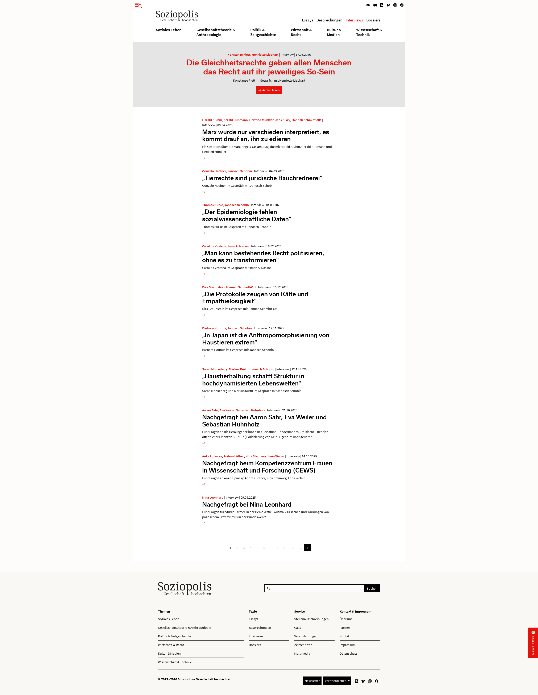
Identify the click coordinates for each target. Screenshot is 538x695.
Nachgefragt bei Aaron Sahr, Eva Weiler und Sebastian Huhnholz (264, 420)
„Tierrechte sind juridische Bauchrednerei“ (262, 177)
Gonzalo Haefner (214, 171)
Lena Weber (276, 456)
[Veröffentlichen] (375, 4)
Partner (345, 627)
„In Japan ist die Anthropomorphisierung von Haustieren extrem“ (265, 338)
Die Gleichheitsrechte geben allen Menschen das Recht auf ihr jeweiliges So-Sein (269, 67)
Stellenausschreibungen (311, 619)
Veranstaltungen (306, 636)
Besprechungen (329, 20)
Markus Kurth (238, 369)
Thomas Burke (212, 205)
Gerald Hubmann (235, 120)
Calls (297, 627)
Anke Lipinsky (212, 456)
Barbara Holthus (214, 328)
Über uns (346, 619)
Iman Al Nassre (238, 246)
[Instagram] (395, 4)
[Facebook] (401, 4)
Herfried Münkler (261, 120)
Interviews (354, 20)
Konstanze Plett (238, 54)
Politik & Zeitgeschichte (263, 32)
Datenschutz (348, 653)
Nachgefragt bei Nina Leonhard (246, 504)
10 (292, 547)
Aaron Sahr (210, 410)
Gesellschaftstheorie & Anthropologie (215, 32)
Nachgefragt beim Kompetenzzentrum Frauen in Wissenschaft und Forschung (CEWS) (267, 466)
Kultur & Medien (334, 32)
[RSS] (381, 4)
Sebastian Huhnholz (250, 410)
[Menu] (137, 4)
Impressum (348, 645)
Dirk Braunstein (213, 287)
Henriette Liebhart (265, 54)
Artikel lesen (271, 90)
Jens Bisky (282, 120)
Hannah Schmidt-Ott (307, 120)
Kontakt (345, 636)
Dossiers (373, 20)
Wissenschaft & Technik (369, 32)
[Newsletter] (368, 4)
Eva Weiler (227, 410)
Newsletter (312, 681)
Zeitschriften (303, 645)
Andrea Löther (233, 456)
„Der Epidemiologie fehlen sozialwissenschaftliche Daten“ (246, 215)
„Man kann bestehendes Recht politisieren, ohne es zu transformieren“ (263, 256)
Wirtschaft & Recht (301, 32)
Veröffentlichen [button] (336, 681)
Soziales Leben (169, 29)
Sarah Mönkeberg (214, 369)
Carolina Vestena (214, 246)
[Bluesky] (388, 4)
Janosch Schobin (240, 171)
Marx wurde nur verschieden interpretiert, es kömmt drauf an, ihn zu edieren (265, 135)
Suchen (372, 588)
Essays (307, 20)
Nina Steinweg (255, 456)
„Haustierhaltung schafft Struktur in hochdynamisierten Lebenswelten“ (253, 379)
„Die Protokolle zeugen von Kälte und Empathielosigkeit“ (255, 297)
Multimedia (302, 653)
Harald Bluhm (212, 120)
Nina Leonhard (212, 497)
